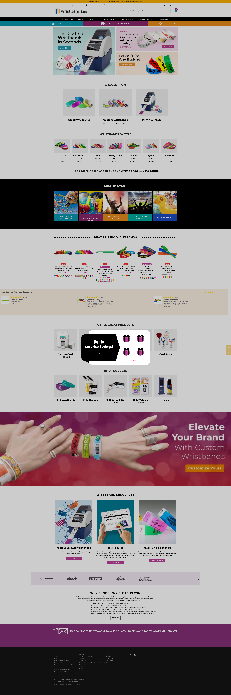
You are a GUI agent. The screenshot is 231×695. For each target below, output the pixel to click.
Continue (108, 354)
